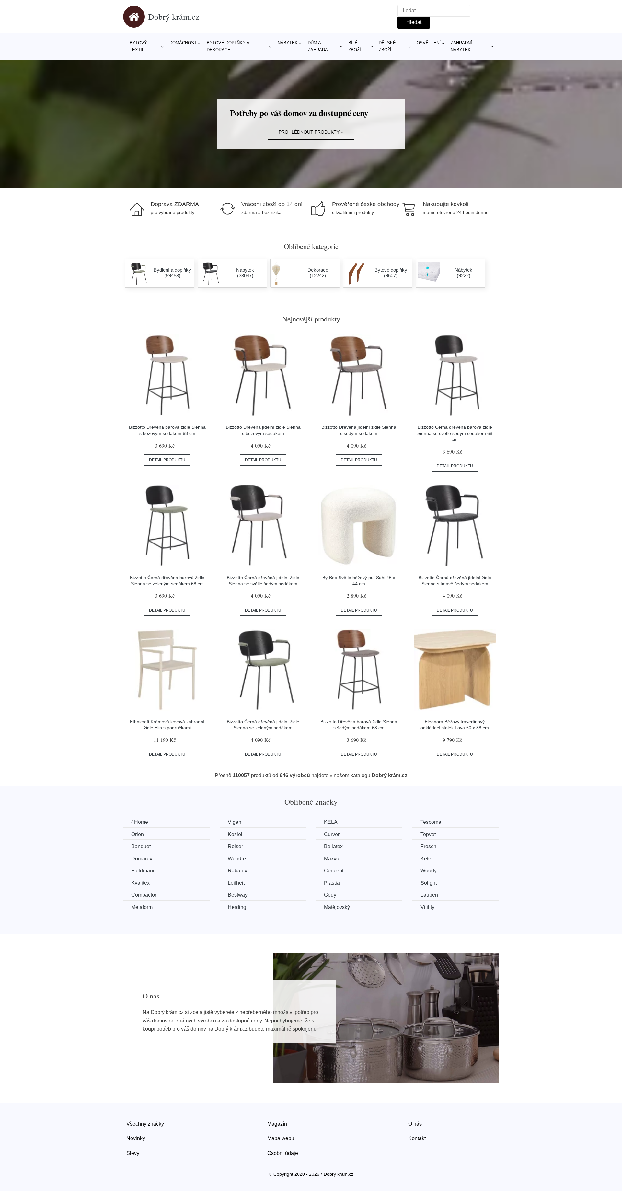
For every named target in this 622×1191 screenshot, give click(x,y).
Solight (428, 883)
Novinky (135, 1138)
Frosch (428, 846)
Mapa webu (280, 1138)
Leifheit (236, 883)
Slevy (132, 1153)
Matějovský (337, 907)
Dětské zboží (387, 46)
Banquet (141, 846)
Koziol (235, 834)
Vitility (427, 907)
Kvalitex (140, 883)
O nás (415, 1124)
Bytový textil (138, 46)
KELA (331, 822)
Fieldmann (143, 870)
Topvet (428, 834)
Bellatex (333, 846)
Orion (137, 834)
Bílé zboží (354, 46)
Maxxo (331, 858)
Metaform (142, 907)
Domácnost (183, 43)
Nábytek (288, 43)
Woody (428, 870)
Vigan (234, 822)
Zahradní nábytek (461, 46)
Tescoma (430, 822)
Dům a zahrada (318, 46)
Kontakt (417, 1138)
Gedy (330, 895)
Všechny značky (145, 1124)
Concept (333, 870)
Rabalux (237, 870)
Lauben (429, 895)
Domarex (141, 858)
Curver (332, 834)
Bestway (238, 895)
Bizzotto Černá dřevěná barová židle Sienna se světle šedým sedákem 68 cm (454, 433)
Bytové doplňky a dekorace (228, 46)
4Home (139, 822)
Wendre (237, 858)
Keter (426, 858)
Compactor (143, 895)
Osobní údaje (282, 1153)
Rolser (235, 846)
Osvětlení (429, 43)
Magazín (277, 1124)
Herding (237, 907)
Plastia (332, 883)
